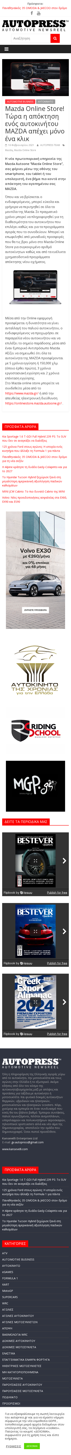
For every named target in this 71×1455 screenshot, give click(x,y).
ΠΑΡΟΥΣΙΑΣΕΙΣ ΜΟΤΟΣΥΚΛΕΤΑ (22, 1391)
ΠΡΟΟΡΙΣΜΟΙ (11, 1403)
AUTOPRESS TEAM (50, 145)
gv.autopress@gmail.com (27, 1142)
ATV (4, 1253)
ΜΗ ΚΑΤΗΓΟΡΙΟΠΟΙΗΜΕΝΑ (20, 1372)
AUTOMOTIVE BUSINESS (20, 101)
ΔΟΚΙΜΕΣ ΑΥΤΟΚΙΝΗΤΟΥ (18, 1341)
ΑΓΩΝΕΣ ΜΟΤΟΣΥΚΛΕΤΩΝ (19, 1322)
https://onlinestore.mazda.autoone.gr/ (34, 403)
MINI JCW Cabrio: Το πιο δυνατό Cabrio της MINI (33, 491)
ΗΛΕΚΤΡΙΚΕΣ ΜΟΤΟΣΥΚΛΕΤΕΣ (21, 1366)
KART (5, 1284)
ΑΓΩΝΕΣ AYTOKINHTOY (18, 1316)
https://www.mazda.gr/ (22, 393)
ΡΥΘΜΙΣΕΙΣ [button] (13, 1446)
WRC (5, 1303)
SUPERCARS (10, 1297)
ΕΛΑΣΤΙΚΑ (8, 1353)
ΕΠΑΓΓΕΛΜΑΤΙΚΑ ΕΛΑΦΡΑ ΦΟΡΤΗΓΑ (26, 1359)
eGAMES (7, 1272)
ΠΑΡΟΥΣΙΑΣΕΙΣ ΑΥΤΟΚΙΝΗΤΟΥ (22, 1385)
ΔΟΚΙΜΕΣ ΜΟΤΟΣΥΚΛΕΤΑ (19, 1347)
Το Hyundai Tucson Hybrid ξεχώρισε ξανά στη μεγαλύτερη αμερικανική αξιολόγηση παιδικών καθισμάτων (32, 481)
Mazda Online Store (25, 150)
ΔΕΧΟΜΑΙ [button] (31, 1446)
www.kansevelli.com (15, 1149)
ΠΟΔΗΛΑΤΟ (10, 1397)
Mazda (9, 150)
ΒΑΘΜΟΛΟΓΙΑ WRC (15, 1334)
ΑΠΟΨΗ (7, 1328)
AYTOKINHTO (45, 101)
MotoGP (7, 1291)
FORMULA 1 (10, 1278)
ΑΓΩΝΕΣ (7, 1309)
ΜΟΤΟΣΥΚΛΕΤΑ (12, 1378)
